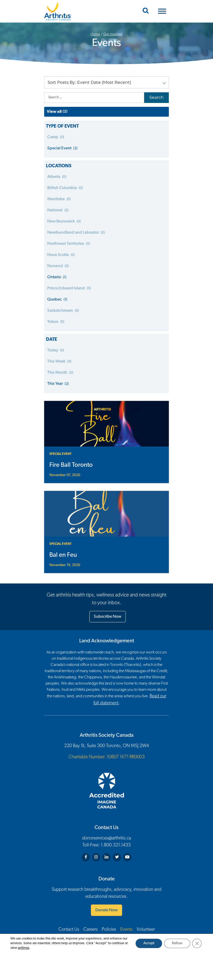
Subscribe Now (107, 617)
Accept (148, 943)
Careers (90, 929)
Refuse (177, 943)
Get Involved (112, 34)
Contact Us (68, 929)
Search (156, 97)
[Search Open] (145, 11)
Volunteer (146, 929)
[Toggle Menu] (162, 11)
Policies (109, 929)
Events (126, 929)
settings (23, 948)
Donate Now (106, 910)
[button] (106, 82)
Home (95, 34)
